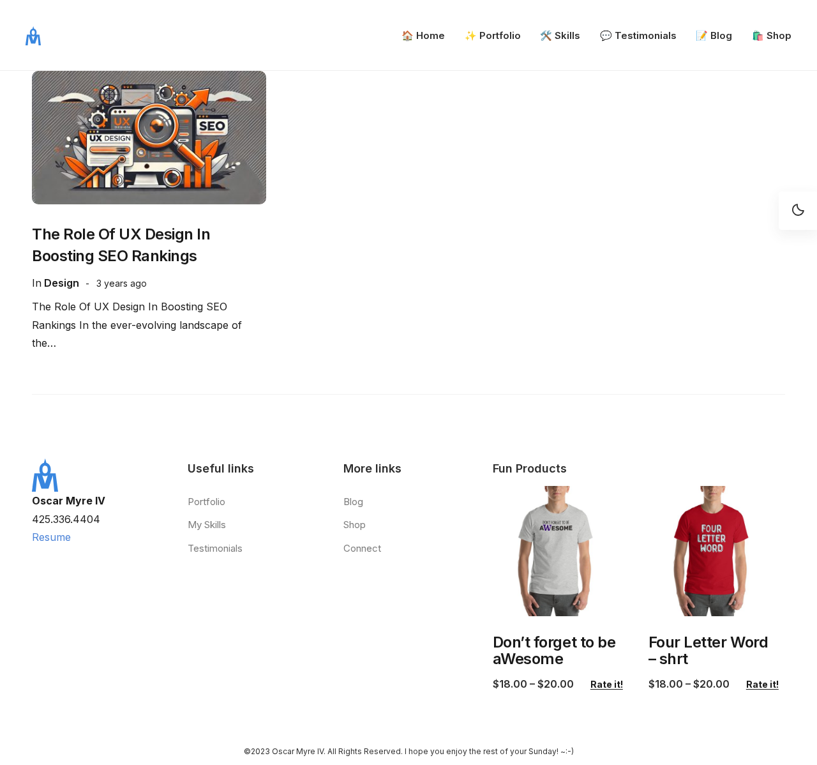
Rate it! (606, 684)
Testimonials (215, 548)
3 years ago (121, 283)
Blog (353, 502)
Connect (362, 548)
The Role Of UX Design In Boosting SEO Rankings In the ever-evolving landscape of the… (137, 325)
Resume (51, 537)
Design (61, 283)
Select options (560, 603)
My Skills (207, 525)
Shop (354, 525)
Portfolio (206, 502)
